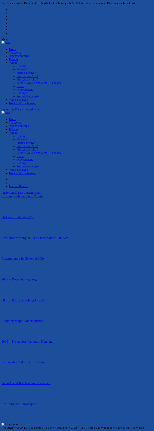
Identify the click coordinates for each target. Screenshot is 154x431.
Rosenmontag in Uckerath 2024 (23, 258)
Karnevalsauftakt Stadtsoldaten (23, 362)
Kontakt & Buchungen (22, 103)
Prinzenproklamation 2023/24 (22, 196)
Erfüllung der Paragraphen (20, 404)
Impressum (8, 109)
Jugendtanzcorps (19, 55)
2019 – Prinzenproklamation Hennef (26, 341)
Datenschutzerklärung (28, 109)
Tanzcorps (15, 52)
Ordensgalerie (25, 89)
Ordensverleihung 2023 (17, 217)
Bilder (20, 86)
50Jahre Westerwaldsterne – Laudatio (39, 82)
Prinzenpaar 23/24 (27, 76)
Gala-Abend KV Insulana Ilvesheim (26, 383)
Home (12, 49)
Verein (13, 62)
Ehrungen (22, 93)
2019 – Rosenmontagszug (19, 279)
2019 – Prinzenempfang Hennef (23, 300)
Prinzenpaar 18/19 (27, 79)
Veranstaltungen (18, 99)
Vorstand (22, 69)
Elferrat (13, 59)
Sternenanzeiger (26, 72)
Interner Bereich (18, 186)
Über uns (22, 66)
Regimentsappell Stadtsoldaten (22, 321)
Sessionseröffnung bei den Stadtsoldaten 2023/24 (35, 238)
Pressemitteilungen (28, 96)
